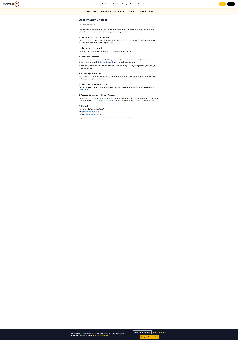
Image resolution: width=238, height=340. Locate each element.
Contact (141, 4)
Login (222, 4)
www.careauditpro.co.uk (93, 114)
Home (97, 4)
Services (105, 4)
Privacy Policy (128, 118)
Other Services (119, 11)
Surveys (95, 11)
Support (132, 4)
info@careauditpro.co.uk (105, 62)
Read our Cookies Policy (100, 335)
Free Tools (130, 11)
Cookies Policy (84, 89)
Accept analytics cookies (149, 337)
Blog (151, 11)
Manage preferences (159, 332)
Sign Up (230, 4)
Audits (87, 11)
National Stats (106, 11)
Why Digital (142, 11)
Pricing (124, 4)
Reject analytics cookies (142, 332)
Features (116, 4)
